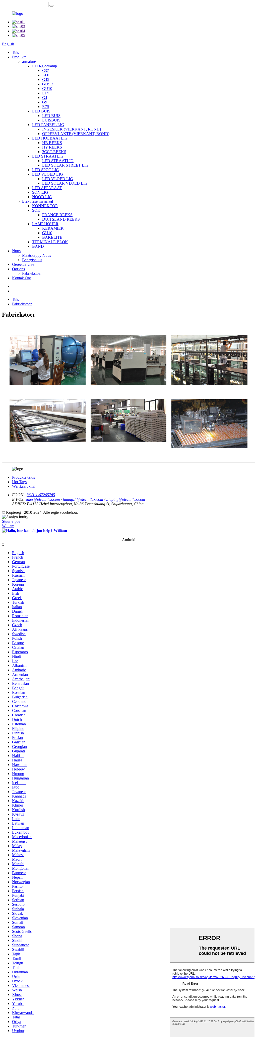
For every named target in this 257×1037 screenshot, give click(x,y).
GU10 (47, 88)
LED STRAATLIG (47, 156)
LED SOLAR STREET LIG (65, 165)
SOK (36, 210)
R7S (45, 106)
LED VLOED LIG (47, 174)
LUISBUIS (51, 120)
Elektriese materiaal (37, 201)
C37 (45, 70)
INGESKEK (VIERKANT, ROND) (71, 129)
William (8, 526)
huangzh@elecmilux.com (83, 499)
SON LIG (40, 192)
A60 (45, 75)
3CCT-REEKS (54, 152)
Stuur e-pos (11, 521)
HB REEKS (52, 143)
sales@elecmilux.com (43, 499)
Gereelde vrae (23, 264)
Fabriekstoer (32, 273)
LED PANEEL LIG (48, 124)
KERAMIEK (53, 228)
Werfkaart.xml (23, 486)
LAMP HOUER (45, 224)
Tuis (15, 52)
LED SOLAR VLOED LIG (65, 183)
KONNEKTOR (45, 206)
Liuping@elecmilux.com (125, 499)
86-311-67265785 (41, 495)
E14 (45, 93)
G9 (44, 102)
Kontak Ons (21, 278)
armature (29, 61)
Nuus (16, 251)
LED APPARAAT (47, 188)
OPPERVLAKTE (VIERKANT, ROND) (75, 134)
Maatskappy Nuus (36, 255)
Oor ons (18, 269)
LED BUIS (41, 111)
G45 (45, 79)
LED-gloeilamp (44, 66)
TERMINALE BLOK (50, 242)
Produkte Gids (23, 477)
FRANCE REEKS (57, 215)
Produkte (19, 57)
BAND (38, 246)
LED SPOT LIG (45, 170)
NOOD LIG (42, 197)
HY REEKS (52, 147)
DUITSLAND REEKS (61, 219)
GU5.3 (47, 84)
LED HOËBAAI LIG (50, 138)
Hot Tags (19, 482)
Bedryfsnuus (32, 260)
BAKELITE (52, 237)
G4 (44, 97)
